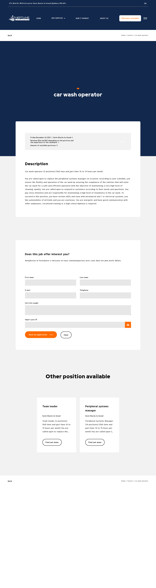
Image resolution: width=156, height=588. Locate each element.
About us (104, 18)
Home (38, 18)
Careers (130, 35)
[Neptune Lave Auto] (19, 18)
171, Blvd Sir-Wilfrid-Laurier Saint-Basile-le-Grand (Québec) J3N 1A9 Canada (40, 3)
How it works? (82, 18)
